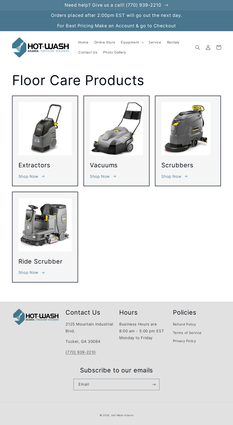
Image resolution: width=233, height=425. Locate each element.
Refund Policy (184, 324)
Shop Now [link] (28, 176)
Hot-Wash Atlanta (122, 415)
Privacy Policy (184, 341)
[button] (132, 42)
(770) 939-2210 (81, 352)
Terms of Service (187, 333)
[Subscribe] (154, 384)
